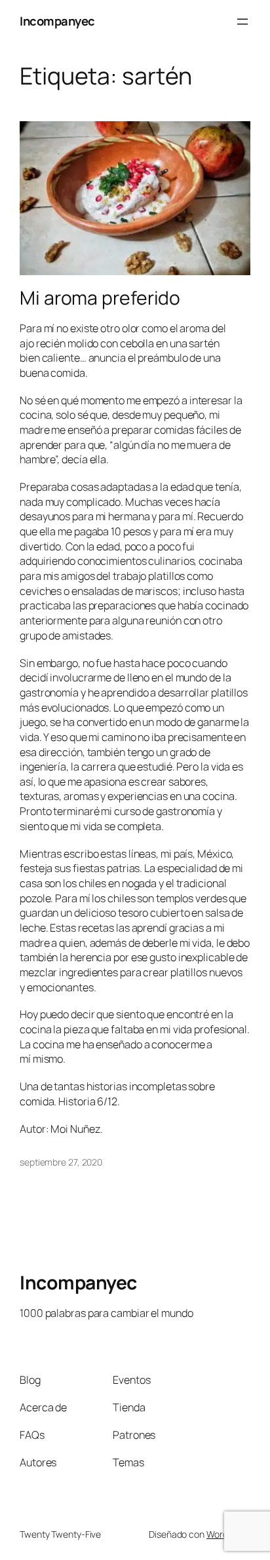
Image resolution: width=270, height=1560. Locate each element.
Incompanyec (57, 20)
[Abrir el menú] (242, 21)
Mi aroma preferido (100, 298)
